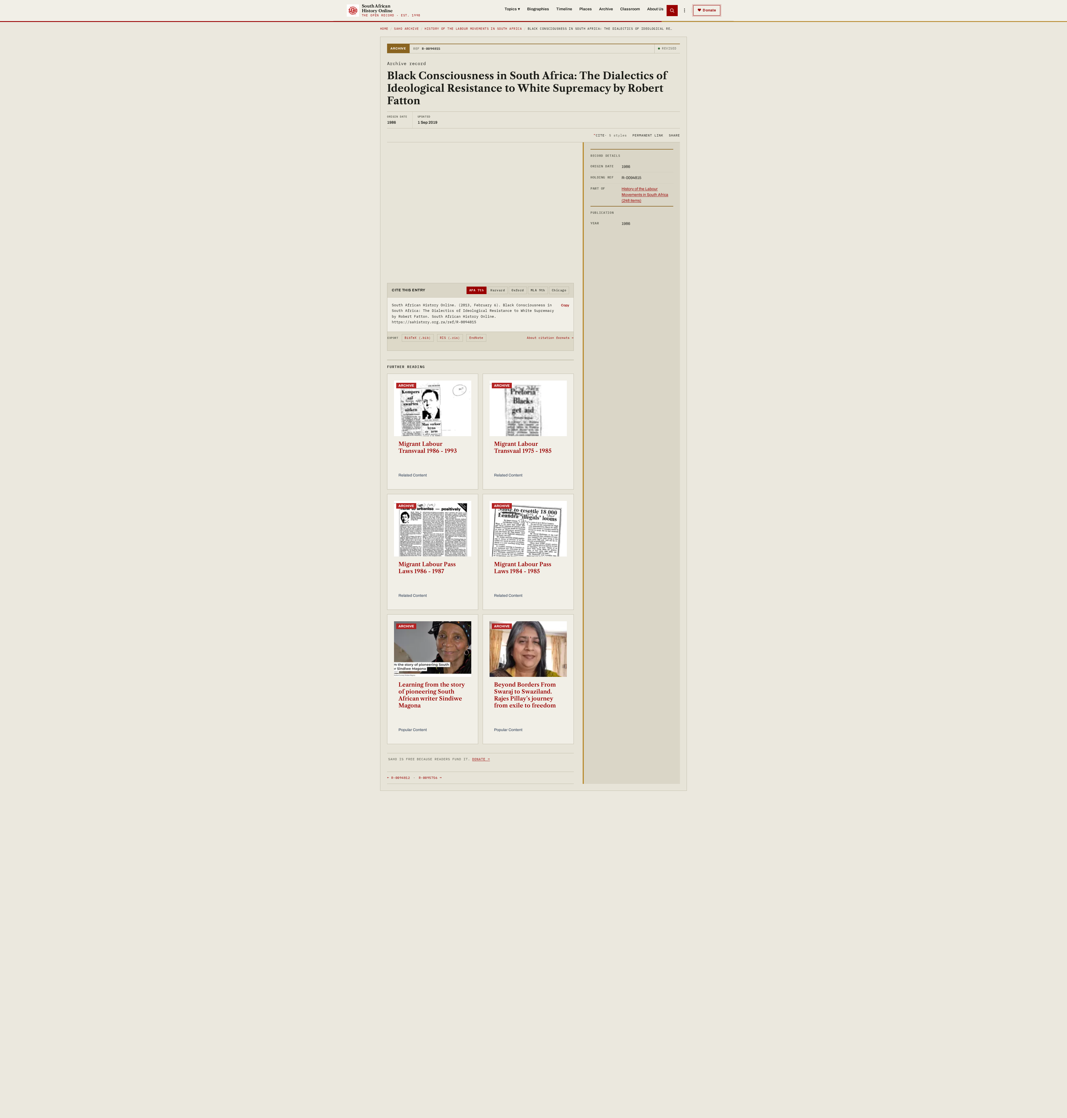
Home (384, 29)
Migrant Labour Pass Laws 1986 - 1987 (427, 568)
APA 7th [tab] (476, 290)
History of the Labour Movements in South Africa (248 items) (645, 195)
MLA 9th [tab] (538, 290)
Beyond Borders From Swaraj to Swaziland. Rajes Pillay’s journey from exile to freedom (525, 695)
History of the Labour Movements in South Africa (473, 29)
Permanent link (647, 135)
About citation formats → (550, 338)
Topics (512, 9)
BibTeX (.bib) (418, 338)
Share (674, 135)
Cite (610, 135)
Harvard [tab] (497, 290)
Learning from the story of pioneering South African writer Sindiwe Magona (431, 695)
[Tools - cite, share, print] (684, 10)
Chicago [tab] (559, 290)
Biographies (538, 9)
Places (585, 9)
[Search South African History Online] (672, 10)
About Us (655, 9)
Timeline (564, 9)
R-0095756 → (430, 778)
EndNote (476, 338)
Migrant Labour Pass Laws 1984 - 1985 (522, 568)
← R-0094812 (398, 778)
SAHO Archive (406, 29)
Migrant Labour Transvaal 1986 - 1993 (427, 447)
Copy (565, 305)
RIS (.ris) (450, 338)
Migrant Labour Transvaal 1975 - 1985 (523, 447)
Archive (606, 9)
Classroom (630, 9)
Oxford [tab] (518, 290)
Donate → (481, 759)
